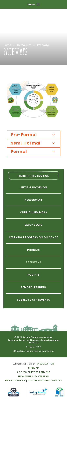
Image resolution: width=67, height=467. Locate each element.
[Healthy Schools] (38, 392)
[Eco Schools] (59, 392)
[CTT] (13, 392)
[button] (38, 380)
